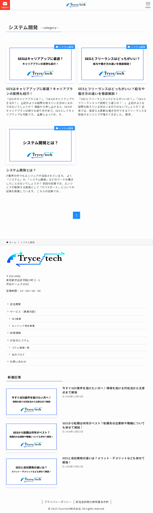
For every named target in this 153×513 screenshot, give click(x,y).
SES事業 (16, 318)
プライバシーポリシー (58, 502)
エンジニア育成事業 (23, 325)
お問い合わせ (18, 361)
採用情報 (15, 333)
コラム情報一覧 (21, 347)
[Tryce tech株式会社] (76, 5)
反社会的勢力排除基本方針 (92, 502)
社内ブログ (18, 354)
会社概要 (15, 304)
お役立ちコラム (19, 340)
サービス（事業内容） (23, 311)
